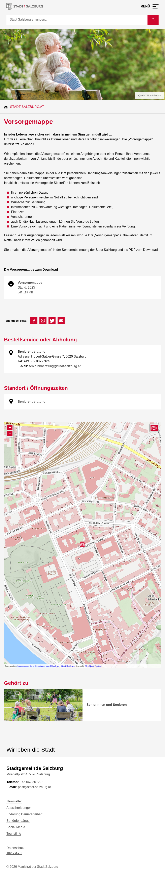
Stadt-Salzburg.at (27, 106)
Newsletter (14, 801)
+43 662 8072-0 (31, 782)
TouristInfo (13, 833)
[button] (33, 320)
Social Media (15, 827)
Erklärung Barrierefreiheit (24, 814)
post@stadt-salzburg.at (34, 787)
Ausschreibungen (19, 807)
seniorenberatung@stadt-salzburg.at (54, 366)
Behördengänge (18, 820)
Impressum (14, 852)
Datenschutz (15, 848)
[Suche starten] (153, 20)
